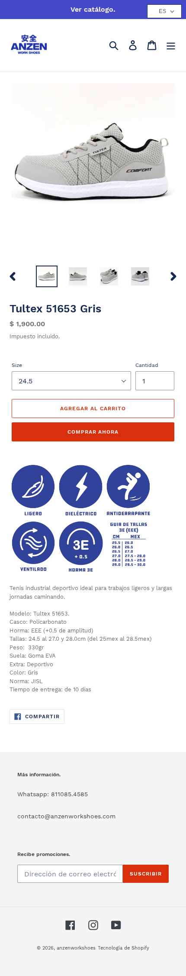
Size (17, 365)
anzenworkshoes (76, 948)
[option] (46, 276)
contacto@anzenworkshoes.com (66, 816)
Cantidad (146, 365)
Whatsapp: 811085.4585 (52, 794)
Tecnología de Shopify (123, 948)
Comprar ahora (93, 432)
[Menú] (170, 45)
